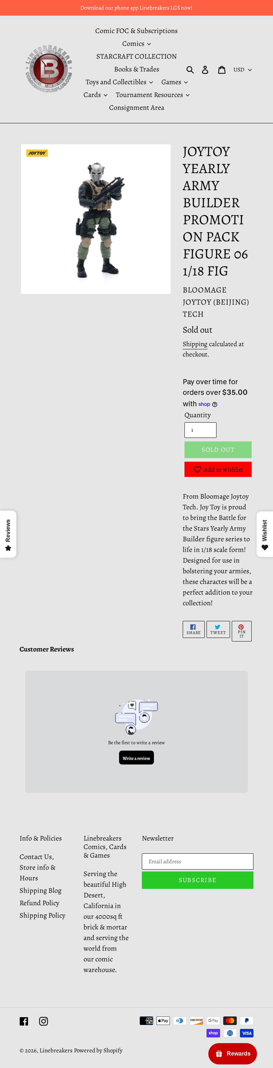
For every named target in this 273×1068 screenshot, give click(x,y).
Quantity (197, 415)
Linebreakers (56, 1050)
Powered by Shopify (98, 1050)
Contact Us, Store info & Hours (37, 867)
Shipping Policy (42, 915)
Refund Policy (39, 903)
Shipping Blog (40, 890)
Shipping (195, 344)
